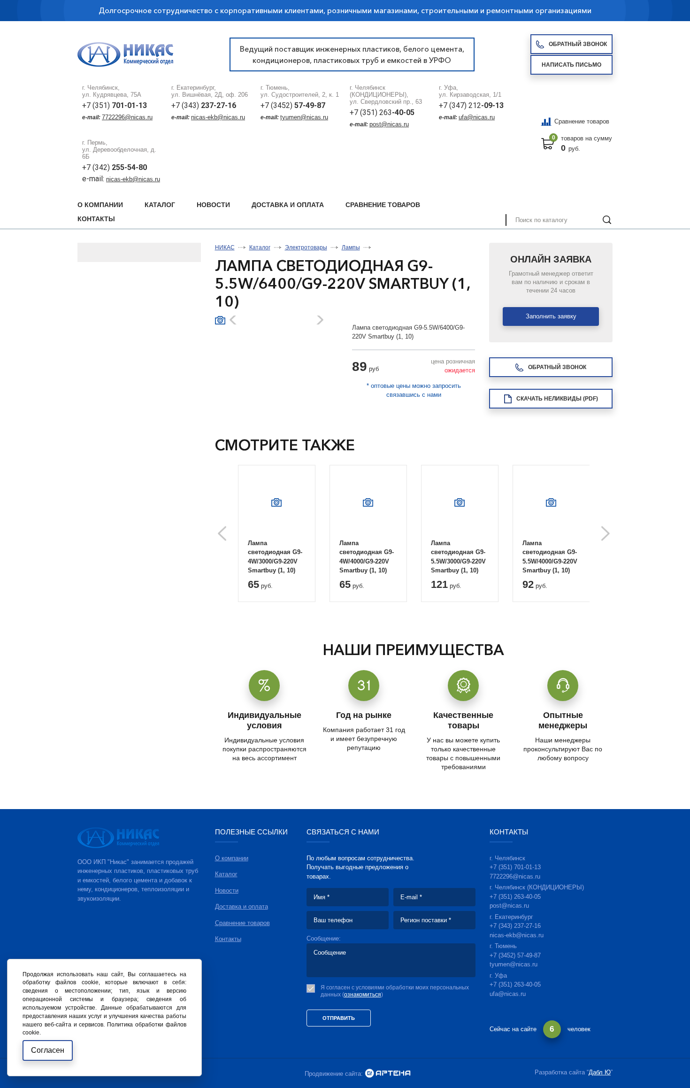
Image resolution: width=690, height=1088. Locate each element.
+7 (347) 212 (471, 105)
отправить (338, 1018)
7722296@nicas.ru (127, 117)
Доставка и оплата (288, 204)
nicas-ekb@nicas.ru (218, 117)
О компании (100, 204)
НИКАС (225, 247)
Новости (213, 204)
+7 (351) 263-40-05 (515, 896)
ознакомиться (362, 994)
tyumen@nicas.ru (304, 117)
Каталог (160, 204)
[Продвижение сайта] (388, 1073)
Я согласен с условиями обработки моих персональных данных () (395, 991)
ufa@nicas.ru (477, 117)
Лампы (351, 247)
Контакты (96, 219)
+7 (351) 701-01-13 (515, 867)
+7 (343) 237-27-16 (515, 925)
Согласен (47, 1050)
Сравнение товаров (581, 121)
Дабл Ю (600, 1072)
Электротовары (306, 247)
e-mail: (94, 178)
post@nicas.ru (389, 124)
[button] (319, 320)
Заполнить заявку (551, 316)
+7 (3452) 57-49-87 (515, 955)
